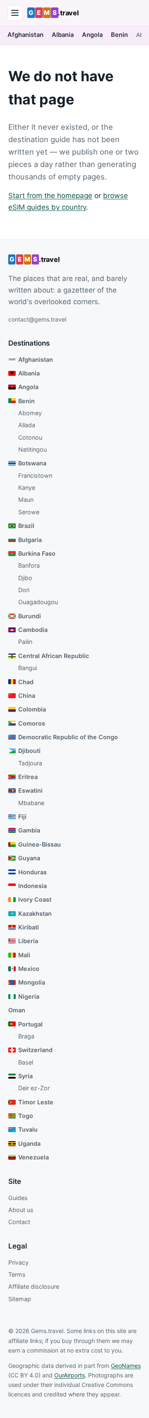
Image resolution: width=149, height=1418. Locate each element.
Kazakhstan (35, 913)
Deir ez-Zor (34, 1087)
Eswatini (30, 790)
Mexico (28, 968)
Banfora (29, 565)
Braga (26, 1036)
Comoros (31, 723)
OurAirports (69, 1375)
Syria (25, 1075)
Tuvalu (28, 1129)
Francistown (35, 475)
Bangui (27, 667)
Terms (17, 1274)
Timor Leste (35, 1102)
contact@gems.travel (37, 319)
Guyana (29, 857)
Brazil (26, 525)
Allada (26, 424)
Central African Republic (53, 655)
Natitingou (32, 449)
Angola (92, 35)
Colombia (32, 709)
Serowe (28, 511)
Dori (23, 589)
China (26, 695)
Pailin (25, 641)
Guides (18, 1197)
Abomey (30, 412)
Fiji (22, 816)
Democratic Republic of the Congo (68, 736)
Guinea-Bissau (39, 844)
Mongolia (31, 982)
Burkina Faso (36, 553)
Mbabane (31, 802)
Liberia (28, 940)
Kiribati (28, 927)
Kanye (26, 487)
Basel (25, 1062)
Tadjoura (30, 763)
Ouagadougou (38, 601)
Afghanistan (25, 35)
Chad (26, 681)
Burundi (29, 615)
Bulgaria (30, 539)
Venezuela (33, 1157)
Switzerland (35, 1049)
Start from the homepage (50, 195)
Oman (16, 1010)
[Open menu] (15, 13)
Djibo (25, 577)
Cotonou (30, 437)
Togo (25, 1115)
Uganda (29, 1143)
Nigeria (28, 996)
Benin (119, 35)
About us (21, 1209)
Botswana (32, 463)
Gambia (29, 830)
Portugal (30, 1024)
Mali (24, 954)
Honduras (32, 872)
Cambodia (33, 629)
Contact (19, 1221)
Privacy (18, 1262)
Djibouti (29, 750)
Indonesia (32, 885)
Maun (26, 499)
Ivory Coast (34, 899)
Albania (63, 35)
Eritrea (28, 776)
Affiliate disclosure (33, 1286)
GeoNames (126, 1365)
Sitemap (19, 1298)
